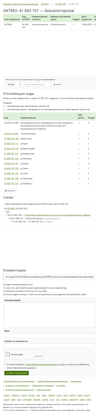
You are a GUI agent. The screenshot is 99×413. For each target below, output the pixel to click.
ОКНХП (45, 399)
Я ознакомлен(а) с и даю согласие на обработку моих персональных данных (48, 366)
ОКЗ (38, 395)
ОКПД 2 (7, 395)
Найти (58, 84)
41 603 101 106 (11, 138)
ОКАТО (73, 395)
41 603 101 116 (11, 148)
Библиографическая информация (53, 381)
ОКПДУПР (73, 399)
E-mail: (16, 341)
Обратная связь (44, 390)
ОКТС (52, 399)
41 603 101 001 (11, 133)
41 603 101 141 (11, 173)
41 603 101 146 (11, 178)
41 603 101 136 (11, 168)
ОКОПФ (51, 395)
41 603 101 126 (11, 158)
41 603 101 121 (11, 153)
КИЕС (88, 399)
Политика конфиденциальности (19, 390)
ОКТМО (11, 208)
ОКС (58, 399)
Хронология (76, 381)
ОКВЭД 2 (16, 395)
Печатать (10, 190)
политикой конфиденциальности (42, 364)
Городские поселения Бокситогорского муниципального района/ (57, 215)
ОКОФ (24, 395)
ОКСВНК (36, 399)
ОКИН (79, 395)
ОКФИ (82, 399)
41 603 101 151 (11, 183)
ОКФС (13, 399)
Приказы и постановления (17, 385)
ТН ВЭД (64, 399)
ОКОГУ (87, 395)
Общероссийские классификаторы (19, 381)
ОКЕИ (65, 395)
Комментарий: (12, 300)
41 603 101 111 (11, 143)
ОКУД (59, 395)
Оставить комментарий (16, 373)
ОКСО (44, 395)
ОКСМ (6, 399)
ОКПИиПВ (27, 399)
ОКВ (19, 399)
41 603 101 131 (11, 163)
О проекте (60, 385)
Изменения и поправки (42, 385)
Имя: (7, 330)
